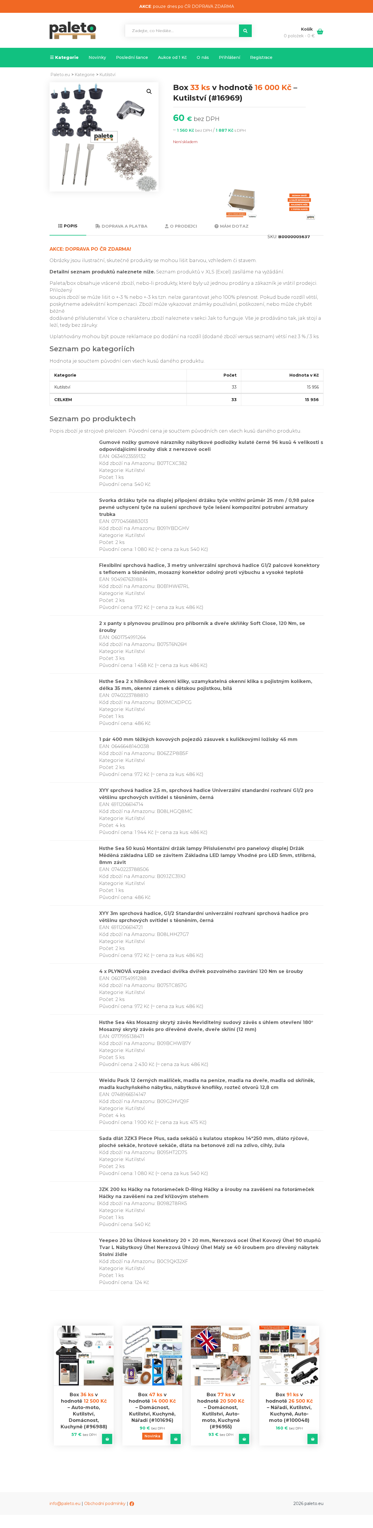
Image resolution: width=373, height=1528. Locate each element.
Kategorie (67, 57)
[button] (149, 91)
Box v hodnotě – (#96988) (84, 1410)
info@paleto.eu (65, 1503)
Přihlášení (229, 57)
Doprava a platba (124, 226)
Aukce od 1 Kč (172, 57)
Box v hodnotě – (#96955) (220, 1410)
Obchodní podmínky (105, 1503)
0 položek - (299, 35)
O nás (203, 57)
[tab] (68, 226)
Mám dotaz (234, 226)
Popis (71, 226)
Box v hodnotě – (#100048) (289, 1407)
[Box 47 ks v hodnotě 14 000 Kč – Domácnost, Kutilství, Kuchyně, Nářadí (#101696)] (152, 1355)
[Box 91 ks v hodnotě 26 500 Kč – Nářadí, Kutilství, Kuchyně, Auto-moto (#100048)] (289, 1355)
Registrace (261, 57)
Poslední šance (132, 57)
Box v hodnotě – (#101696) (152, 1407)
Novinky (97, 57)
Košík (307, 29)
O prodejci (183, 226)
